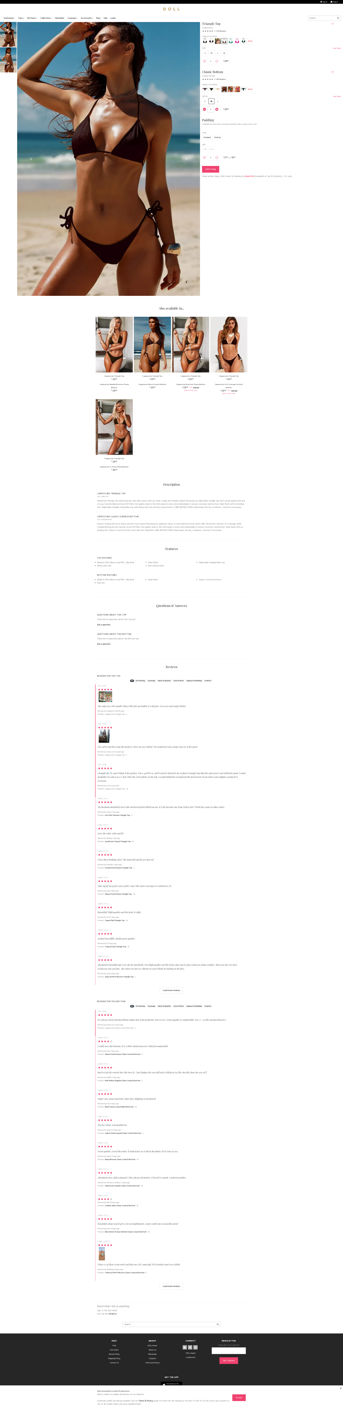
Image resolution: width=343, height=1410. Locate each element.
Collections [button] (45, 18)
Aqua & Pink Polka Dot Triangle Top (119, 976)
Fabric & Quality (164, 680)
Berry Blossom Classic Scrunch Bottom (120, 1159)
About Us (152, 1350)
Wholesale (152, 1354)
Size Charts (114, 1350)
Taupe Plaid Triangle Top (115, 920)
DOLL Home (152, 1345)
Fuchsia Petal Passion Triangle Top (118, 867)
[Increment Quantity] (216, 109)
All (132, 681)
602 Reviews (221, 79)
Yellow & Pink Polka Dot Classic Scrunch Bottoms (125, 1272)
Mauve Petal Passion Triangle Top (118, 894)
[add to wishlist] (332, 24)
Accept (239, 1397)
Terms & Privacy (146, 1401)
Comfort (207, 680)
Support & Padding (194, 680)
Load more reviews (171, 990)
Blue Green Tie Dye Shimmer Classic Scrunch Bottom (126, 1231)
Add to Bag (210, 169)
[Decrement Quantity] (204, 109)
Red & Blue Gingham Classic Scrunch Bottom (122, 1080)
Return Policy (114, 1354)
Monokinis (59, 18)
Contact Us (114, 1362)
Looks (113, 18)
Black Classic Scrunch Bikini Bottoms (119, 1106)
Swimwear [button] (8, 18)
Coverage (151, 680)
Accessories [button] (86, 18)
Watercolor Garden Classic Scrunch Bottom (122, 1185)
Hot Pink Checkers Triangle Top (117, 815)
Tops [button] (20, 18)
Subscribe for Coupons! (228, 1345)
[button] (31, 159)
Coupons (152, 1358)
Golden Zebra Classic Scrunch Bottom (120, 1205)
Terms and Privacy (152, 1362)
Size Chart (337, 48)
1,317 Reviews (221, 31)
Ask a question (103, 625)
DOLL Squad (190, 1353)
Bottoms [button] (31, 18)
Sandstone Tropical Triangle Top (118, 841)
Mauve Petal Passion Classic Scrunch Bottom (123, 1054)
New (98, 18)
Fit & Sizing (140, 680)
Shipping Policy (114, 1358)
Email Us (113, 1314)
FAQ (114, 1345)
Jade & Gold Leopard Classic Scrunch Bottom (123, 1133)
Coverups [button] (72, 18)
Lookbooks (190, 1357)
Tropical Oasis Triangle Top (115, 946)
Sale (105, 18)
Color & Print (178, 680)
